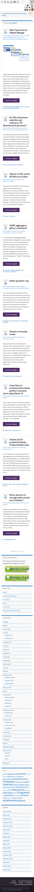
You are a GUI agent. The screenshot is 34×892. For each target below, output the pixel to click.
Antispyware (19, 128)
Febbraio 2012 (7, 819)
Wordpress (8, 638)
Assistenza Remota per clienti (11, 610)
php (9, 108)
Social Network (7, 710)
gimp (13, 270)
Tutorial (12, 339)
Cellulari (5, 776)
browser (22, 773)
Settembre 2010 (8, 859)
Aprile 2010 (6, 862)
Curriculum (6, 599)
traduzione (9, 798)
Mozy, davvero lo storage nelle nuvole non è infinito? (19, 498)
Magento (7, 635)
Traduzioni (6, 736)
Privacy (7, 706)
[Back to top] (29, 887)
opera (26, 790)
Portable (7, 728)
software (25, 795)
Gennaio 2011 (7, 851)
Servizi (5, 603)
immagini (17, 107)
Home (4, 592)
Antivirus (25, 128)
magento (27, 785)
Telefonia (5, 732)
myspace (5, 790)
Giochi (17, 396)
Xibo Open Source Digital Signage (18, 31)
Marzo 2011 (6, 844)
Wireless (5, 763)
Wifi (21, 798)
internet (22, 107)
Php (11, 39)
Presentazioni (15, 108)
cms (14, 776)
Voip (4, 743)
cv (16, 776)
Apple (4, 129)
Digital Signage (9, 107)
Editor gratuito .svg (19, 280)
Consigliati (26, 35)
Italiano (16, 785)
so (9, 216)
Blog (4, 625)
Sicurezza (15, 129)
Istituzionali (8, 683)
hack (6, 484)
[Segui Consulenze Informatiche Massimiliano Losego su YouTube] (11, 1)
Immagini (14, 37)
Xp (27, 129)
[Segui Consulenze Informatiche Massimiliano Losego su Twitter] (5, 1)
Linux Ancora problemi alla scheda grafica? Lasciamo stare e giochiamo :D (16, 389)
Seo (4, 691)
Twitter (7, 716)
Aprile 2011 (6, 840)
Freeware (18, 179)
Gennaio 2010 (7, 866)
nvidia (13, 484)
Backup (18, 503)
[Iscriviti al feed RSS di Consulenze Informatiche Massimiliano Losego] (18, 1)
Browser (18, 35)
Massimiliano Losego (9, 35)
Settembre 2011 (8, 826)
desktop (7, 376)
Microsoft (12, 787)
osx (6, 165)
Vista (19, 129)
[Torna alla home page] (17, 7)
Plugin (9, 792)
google (16, 782)
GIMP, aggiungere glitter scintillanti (18, 226)
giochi (7, 430)
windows (20, 165)
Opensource (6, 39)
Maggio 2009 (6, 869)
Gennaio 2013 (7, 811)
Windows (25, 39)
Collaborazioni (9, 677)
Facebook (7, 713)
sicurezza (11, 165)
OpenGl (18, 484)
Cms (22, 35)
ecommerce (7, 779)
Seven (11, 129)
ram (4, 795)
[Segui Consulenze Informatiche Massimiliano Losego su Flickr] (15, 1)
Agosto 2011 (7, 829)
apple (6, 321)
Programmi (24, 321)
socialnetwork (17, 795)
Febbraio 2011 (7, 848)
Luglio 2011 (6, 833)
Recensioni (15, 39)
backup (14, 774)
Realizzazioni (6, 675)
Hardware (6, 653)
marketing (6, 787)
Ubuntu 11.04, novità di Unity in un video (19, 175)
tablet (4, 798)
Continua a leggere (11, 100)
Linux (22, 37)
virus (15, 165)
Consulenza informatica (10, 596)
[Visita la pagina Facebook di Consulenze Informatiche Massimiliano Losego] (2, 1)
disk (23, 776)
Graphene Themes (17, 889)
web (18, 798)
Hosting (9, 37)
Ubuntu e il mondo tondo (18, 333)
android (5, 774)
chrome (10, 776)
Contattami (6, 607)
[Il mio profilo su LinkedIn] (8, 1)
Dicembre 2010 (7, 855)
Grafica (5, 37)
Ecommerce (8, 680)
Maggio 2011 (6, 837)
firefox (25, 779)
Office (9, 790)
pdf (28, 790)
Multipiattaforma (10, 539)
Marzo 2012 (6, 815)
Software (20, 39)
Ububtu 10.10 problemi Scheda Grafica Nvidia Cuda (19, 442)
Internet (19, 37)
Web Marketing (7, 747)
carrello (28, 774)
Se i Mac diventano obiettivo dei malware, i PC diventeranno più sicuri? (15, 121)
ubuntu (13, 216)
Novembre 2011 (7, 822)
